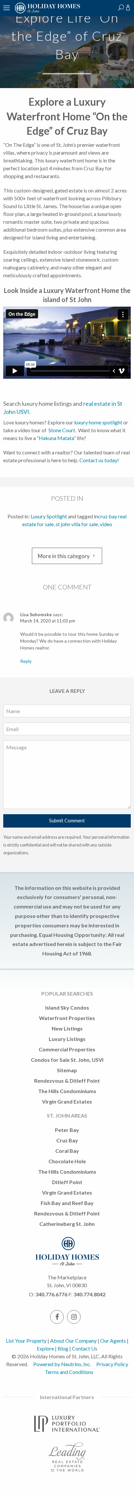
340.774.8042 (89, 1294)
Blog (63, 1348)
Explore (45, 1348)
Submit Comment (67, 820)
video (106, 524)
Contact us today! (99, 460)
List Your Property (26, 1340)
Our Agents (113, 1340)
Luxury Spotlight (49, 516)
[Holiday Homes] (46, 12)
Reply (26, 661)
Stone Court (61, 430)
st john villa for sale (77, 524)
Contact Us (84, 1348)
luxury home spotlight (98, 422)
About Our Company (73, 1340)
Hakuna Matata (56, 438)
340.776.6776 (51, 1294)
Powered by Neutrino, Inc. (62, 1364)
